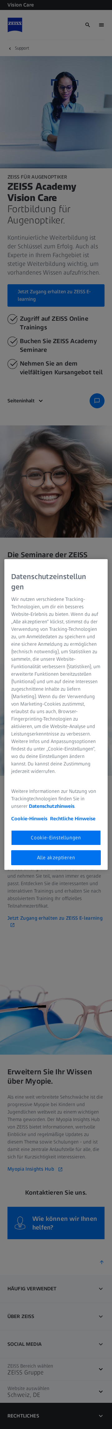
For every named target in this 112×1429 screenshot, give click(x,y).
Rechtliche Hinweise (73, 819)
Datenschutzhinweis (51, 806)
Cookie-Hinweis (29, 819)
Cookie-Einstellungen (56, 838)
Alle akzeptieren (56, 858)
